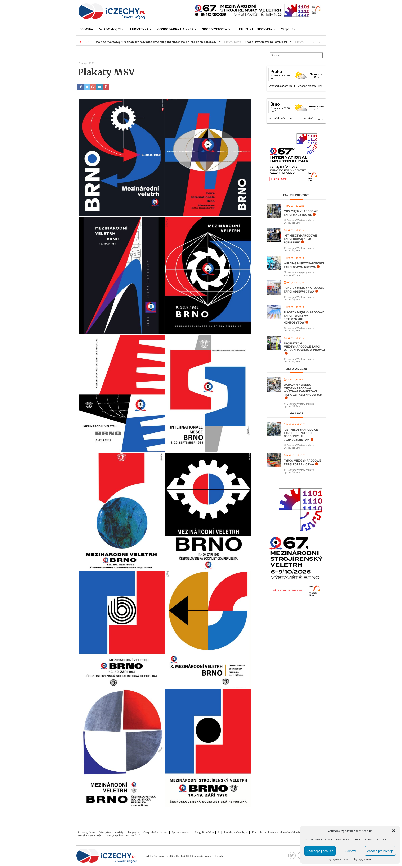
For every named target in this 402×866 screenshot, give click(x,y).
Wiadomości (110, 29)
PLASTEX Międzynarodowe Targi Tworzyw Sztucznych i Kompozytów (304, 317)
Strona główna (86, 832)
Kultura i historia (255, 29)
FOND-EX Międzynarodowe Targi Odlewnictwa (304, 289)
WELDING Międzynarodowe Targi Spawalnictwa (304, 265)
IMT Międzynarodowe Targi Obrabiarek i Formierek (300, 239)
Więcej (287, 29)
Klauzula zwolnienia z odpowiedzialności (276, 832)
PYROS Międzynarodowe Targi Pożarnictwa (302, 462)
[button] (394, 831)
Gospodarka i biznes (155, 832)
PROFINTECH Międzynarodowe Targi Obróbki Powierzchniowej (304, 347)
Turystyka (139, 29)
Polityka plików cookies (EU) (123, 835)
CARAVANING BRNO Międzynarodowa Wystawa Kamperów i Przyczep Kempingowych (303, 389)
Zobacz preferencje (380, 851)
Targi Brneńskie (204, 832)
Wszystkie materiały (111, 832)
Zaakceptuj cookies (320, 851)
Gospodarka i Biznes (175, 29)
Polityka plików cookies (337, 859)
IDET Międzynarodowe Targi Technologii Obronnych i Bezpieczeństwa (301, 434)
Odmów (350, 851)
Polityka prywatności (362, 859)
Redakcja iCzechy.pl (236, 832)
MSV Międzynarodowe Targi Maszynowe (301, 212)
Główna (86, 29)
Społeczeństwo (216, 29)
